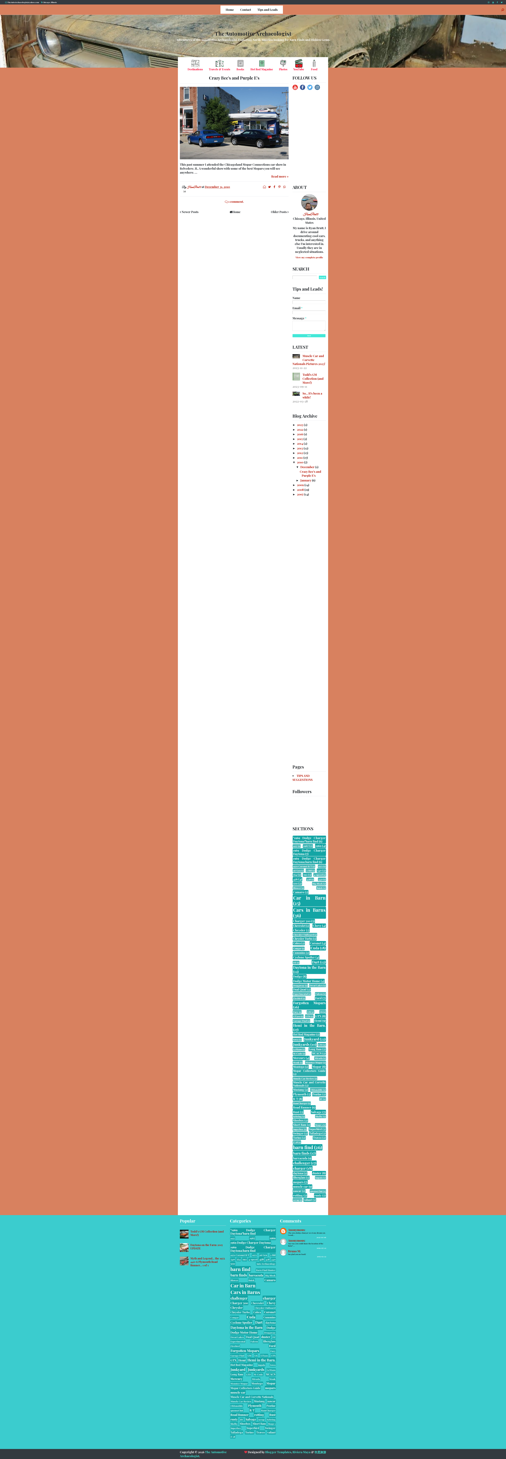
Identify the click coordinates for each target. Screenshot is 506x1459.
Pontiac (317, 1094)
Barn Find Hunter (266, 1270)
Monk (296, 1062)
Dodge (297, 976)
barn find (303, 1147)
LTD (320, 1044)
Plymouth (299, 1094)
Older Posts (279, 212)
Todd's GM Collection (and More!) (313, 379)
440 (320, 879)
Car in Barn (309, 898)
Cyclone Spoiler (304, 957)
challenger (301, 1162)
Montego (298, 1066)
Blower (297, 887)
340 (319, 870)
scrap (296, 1199)
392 (305, 874)
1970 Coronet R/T (302, 866)
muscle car (300, 1186)
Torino (297, 1137)
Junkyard (311, 1039)
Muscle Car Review (303, 1078)
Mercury (299, 1058)
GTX (318, 1016)
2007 (300, 494)
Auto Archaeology (266, 1263)
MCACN (317, 1053)
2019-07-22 (321, 1248)
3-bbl (309, 870)
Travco (317, 1137)
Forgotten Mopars (309, 1002)
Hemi (318, 1021)
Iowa (295, 1039)
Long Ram (315, 1049)
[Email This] (264, 187)
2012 (300, 453)
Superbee (298, 1129)
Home (230, 10)
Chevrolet (299, 925)
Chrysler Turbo (302, 938)
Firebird (297, 998)
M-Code (297, 1053)
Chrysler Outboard (303, 934)
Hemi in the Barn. (309, 1025)
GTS (308, 1016)
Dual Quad (299, 989)
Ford (318, 998)
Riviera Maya (301, 1452)
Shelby (319, 1116)
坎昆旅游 (320, 1452)
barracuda (300, 1158)
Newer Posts (190, 212)
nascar (297, 1191)
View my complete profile (309, 257)
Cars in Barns (309, 910)
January (306, 480)
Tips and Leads (267, 10)
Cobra (297, 943)
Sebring (297, 1116)
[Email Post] (184, 191)
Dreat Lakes (316, 985)
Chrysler (299, 930)
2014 (300, 443)
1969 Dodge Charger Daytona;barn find (309, 860)
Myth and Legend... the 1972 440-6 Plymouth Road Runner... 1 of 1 (207, 1262)
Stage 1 (319, 1124)
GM (309, 1011)
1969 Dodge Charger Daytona (309, 852)
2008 (300, 490)
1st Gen (297, 870)
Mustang (298, 1089)
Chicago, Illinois (50, 2)
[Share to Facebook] (274, 187)
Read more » (280, 176)
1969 (318, 846)
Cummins (299, 952)
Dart (315, 962)
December (307, 467)
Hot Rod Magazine (304, 1034)
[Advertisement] (309, 137)
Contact (245, 10)
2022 (300, 429)
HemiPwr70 (310, 214)
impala (319, 1177)
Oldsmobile (316, 1089)
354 (295, 874)
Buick (320, 887)
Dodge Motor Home (306, 981)
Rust (296, 1112)
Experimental (300, 993)
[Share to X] (269, 187)
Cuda (315, 947)
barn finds (301, 1153)
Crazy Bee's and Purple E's (234, 78)
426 (295, 879)
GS (321, 1011)
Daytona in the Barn (309, 967)
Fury (295, 1011)
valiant (308, 1200)
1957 (295, 845)
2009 (300, 485)
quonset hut (316, 1191)
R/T (295, 1099)
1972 (320, 866)
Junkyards (301, 1044)
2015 (300, 439)
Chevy (317, 926)
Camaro (298, 892)
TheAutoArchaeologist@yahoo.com (23, 2)
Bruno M (294, 1251)
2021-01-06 (321, 1237)
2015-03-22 (321, 1256)
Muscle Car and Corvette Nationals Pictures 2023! (309, 360)
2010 (300, 462)
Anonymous (296, 1230)
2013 (300, 448)
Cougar (297, 948)
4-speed (318, 874)
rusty (318, 1195)
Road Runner (302, 1107)
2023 (300, 425)
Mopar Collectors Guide (309, 1071)
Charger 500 (302, 921)
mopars (298, 1182)
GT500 (296, 1016)
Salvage (316, 1112)
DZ (294, 962)
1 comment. (236, 202)
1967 (306, 846)
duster (316, 1173)
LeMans (297, 1049)
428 (309, 879)
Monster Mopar (314, 1062)
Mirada (319, 1058)
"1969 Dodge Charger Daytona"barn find (309, 839)
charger (299, 1168)
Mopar (316, 1067)
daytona (298, 1173)
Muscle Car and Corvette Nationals (309, 1084)
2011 (300, 458)
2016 (300, 434)
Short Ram (299, 1124)
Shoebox (298, 1120)
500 (295, 883)
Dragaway (299, 985)
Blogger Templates (278, 1452)
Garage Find (300, 1020)
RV (321, 1098)
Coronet (315, 943)
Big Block (317, 883)
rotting (298, 1195)
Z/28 (295, 1142)
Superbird (315, 1129)
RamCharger (300, 1103)
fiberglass (299, 1177)
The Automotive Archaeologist (253, 33)
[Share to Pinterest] (279, 187)
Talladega (315, 1133)
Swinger (298, 1133)
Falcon (319, 993)
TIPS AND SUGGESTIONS (303, 778)
